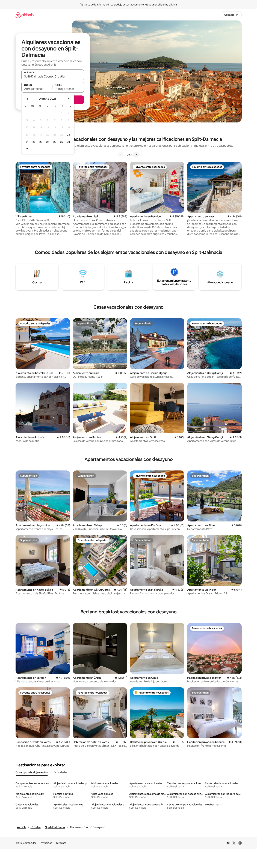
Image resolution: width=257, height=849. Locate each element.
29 (61, 141)
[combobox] (52, 76)
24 (27, 141)
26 (40, 141)
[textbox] (37, 89)
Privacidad (46, 843)
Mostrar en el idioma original (161, 4)
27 (47, 141)
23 (68, 134)
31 (27, 149)
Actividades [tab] (60, 772)
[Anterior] (121, 154)
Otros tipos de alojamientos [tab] (32, 772)
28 (54, 141)
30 (68, 141)
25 (34, 141)
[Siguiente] (136, 154)
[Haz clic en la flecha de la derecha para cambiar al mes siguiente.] (68, 99)
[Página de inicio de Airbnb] (25, 14)
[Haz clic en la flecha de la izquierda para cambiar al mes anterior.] (27, 99)
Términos (61, 843)
